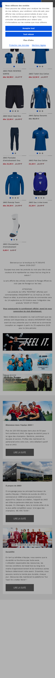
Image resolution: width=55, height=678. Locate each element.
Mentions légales (39, 45)
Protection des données (19, 45)
